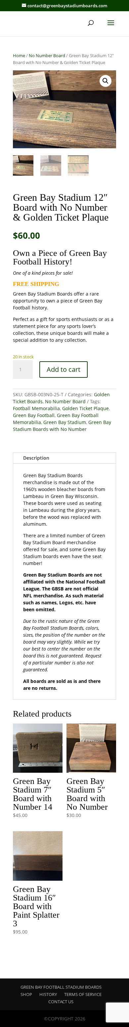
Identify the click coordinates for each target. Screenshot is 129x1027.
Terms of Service (83, 994)
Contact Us (60, 1002)
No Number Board (47, 55)
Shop (26, 994)
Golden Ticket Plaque (85, 408)
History (48, 994)
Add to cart (63, 369)
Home (19, 55)
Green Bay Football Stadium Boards (61, 987)
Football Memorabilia (36, 408)
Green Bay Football (34, 415)
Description (36, 458)
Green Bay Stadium (64, 422)
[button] (105, 81)
